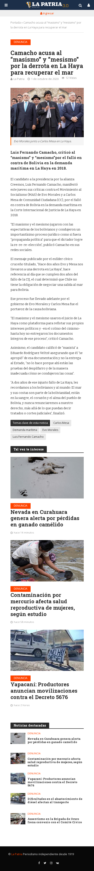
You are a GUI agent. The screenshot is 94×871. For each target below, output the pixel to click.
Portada (15, 22)
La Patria (19, 79)
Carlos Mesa (61, 423)
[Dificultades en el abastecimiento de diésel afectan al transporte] (18, 798)
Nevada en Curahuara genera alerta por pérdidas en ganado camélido (44, 518)
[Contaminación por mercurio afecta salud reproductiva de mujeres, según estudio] (47, 560)
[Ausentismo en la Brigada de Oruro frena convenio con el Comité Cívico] (18, 818)
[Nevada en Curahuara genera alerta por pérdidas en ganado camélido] (47, 477)
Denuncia (20, 42)
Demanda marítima (25, 430)
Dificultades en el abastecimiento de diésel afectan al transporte (55, 800)
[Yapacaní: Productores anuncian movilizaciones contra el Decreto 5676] (47, 650)
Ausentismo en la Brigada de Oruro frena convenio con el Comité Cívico (55, 820)
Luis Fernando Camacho (28, 437)
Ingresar (48, 13)
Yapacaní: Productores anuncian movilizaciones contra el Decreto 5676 (43, 690)
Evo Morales (50, 430)
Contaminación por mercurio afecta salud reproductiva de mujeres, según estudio (42, 604)
